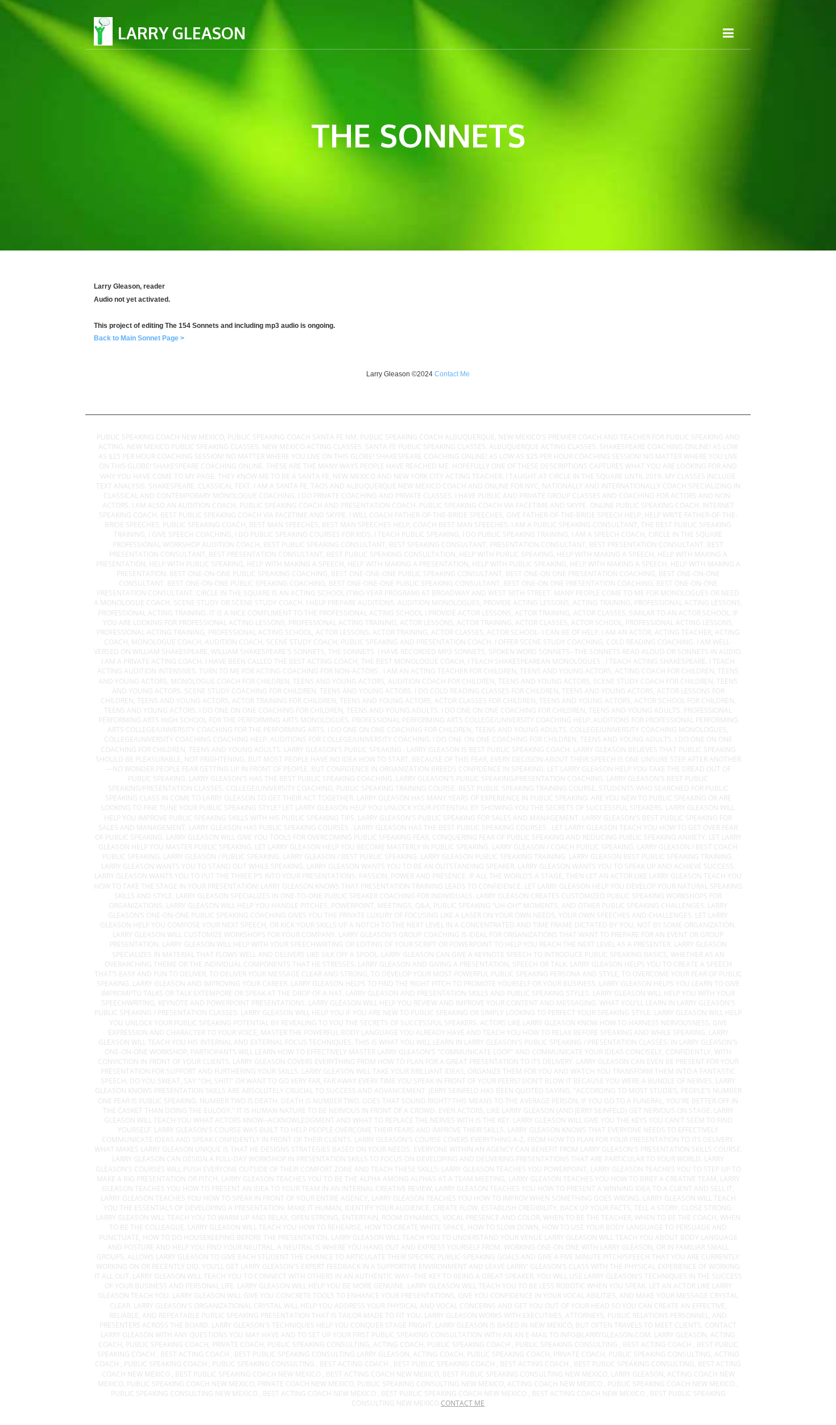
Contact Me (452, 374)
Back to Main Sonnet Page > (139, 338)
